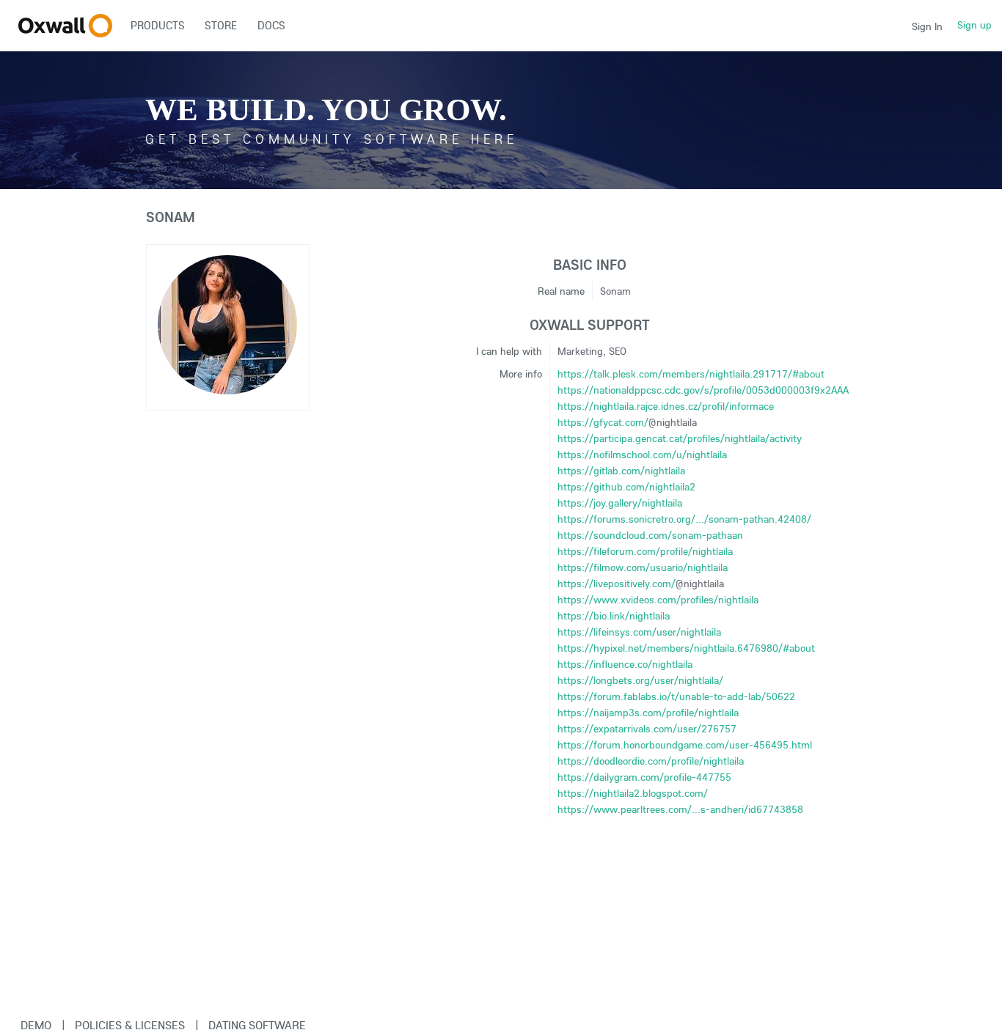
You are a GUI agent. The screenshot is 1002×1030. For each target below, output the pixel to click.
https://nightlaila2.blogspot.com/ (632, 793)
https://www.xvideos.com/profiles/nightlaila (657, 599)
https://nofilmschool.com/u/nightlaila (642, 454)
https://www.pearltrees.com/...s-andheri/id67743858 (680, 809)
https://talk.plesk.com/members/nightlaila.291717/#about (690, 373)
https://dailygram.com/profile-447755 (644, 777)
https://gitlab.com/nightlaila (621, 470)
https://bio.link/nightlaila (613, 615)
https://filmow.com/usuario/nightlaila (642, 567)
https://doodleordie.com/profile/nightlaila (650, 761)
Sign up (974, 25)
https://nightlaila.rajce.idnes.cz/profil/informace (665, 406)
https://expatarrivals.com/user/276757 (646, 728)
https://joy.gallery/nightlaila (619, 503)
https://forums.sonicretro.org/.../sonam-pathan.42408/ (684, 519)
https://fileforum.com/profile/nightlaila (645, 551)
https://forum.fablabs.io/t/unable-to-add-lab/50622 (676, 696)
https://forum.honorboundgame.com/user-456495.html (684, 744)
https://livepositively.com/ (616, 583)
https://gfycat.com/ (602, 422)
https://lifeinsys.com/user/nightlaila (639, 632)
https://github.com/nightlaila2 (626, 486)
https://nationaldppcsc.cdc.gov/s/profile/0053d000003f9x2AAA (703, 390)
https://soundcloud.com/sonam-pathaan (650, 535)
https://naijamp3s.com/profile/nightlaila (648, 712)
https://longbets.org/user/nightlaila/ (640, 680)
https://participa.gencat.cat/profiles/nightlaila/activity (679, 438)
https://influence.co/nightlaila (624, 664)
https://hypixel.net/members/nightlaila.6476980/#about (686, 648)
